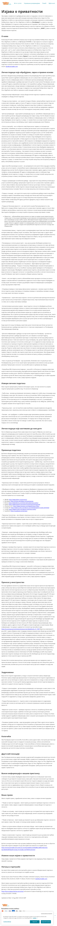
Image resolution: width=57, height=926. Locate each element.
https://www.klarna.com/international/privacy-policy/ (23, 503)
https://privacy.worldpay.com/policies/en (21, 501)
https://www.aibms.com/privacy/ (18, 499)
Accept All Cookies (46, 921)
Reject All (35, 921)
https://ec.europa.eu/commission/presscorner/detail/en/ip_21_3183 (20, 629)
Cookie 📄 (35, 918)
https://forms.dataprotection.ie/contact (12, 891)
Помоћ (44, 3)
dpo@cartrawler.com (12, 66)
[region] (27, 918)
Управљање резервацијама (32, 3)
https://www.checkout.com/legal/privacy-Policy (26, 506)
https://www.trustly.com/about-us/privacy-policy (22, 509)
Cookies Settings (7, 921)
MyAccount (52, 3)
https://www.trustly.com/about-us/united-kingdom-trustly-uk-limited (30, 508)
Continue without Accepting (46, 913)
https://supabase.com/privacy (19, 511)
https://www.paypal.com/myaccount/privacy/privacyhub (24, 504)
